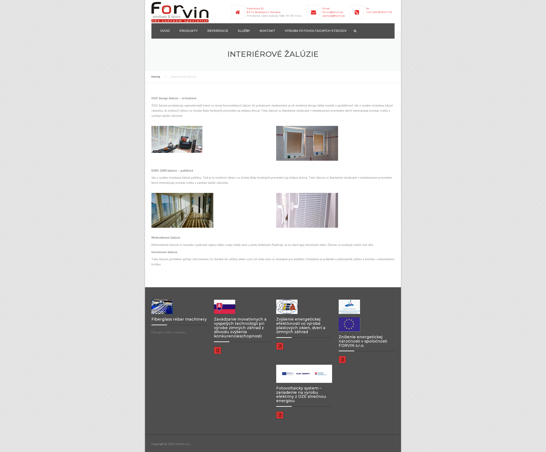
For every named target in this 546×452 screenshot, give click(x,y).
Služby (244, 31)
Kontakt (267, 31)
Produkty (188, 31)
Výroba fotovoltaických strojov (316, 31)
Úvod (165, 31)
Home (155, 76)
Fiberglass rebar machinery (168, 332)
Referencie (217, 31)
